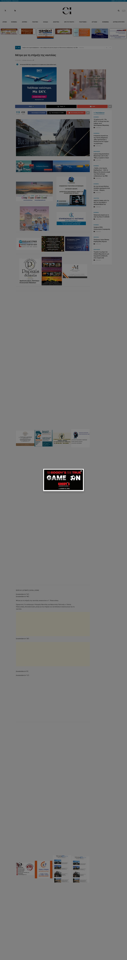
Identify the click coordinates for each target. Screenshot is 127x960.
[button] (81, 471)
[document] (63, 480)
